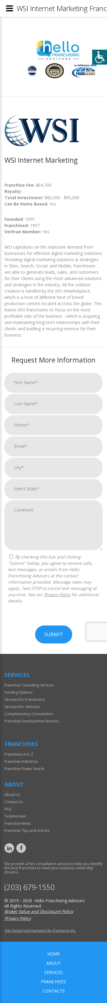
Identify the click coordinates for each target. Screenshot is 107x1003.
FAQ (8, 809)
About (53, 963)
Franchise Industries (21, 761)
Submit (53, 634)
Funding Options (18, 692)
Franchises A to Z (18, 754)
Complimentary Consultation (28, 713)
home (53, 954)
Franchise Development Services (31, 721)
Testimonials (15, 816)
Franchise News (17, 823)
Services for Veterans (22, 706)
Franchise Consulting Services (29, 685)
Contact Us (13, 801)
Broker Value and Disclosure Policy (38, 911)
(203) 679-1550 (29, 887)
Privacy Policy (57, 594)
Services (53, 972)
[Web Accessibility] (99, 57)
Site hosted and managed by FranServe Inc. (40, 930)
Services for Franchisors (24, 699)
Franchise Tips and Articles (26, 830)
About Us (12, 794)
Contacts (54, 991)
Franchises (53, 981)
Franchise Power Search (24, 768)
